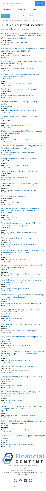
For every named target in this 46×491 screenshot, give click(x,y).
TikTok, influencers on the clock (13, 196)
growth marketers (23, 289)
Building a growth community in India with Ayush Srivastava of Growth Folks (20, 310)
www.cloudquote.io (23, 468)
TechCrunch (8, 85)
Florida (7, 43)
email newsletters (18, 360)
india (6, 318)
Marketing (16, 55)
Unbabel (19, 400)
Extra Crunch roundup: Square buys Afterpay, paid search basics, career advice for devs (20, 392)
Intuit (32, 153)
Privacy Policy (34, 472)
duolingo (7, 400)
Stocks (15, 16)
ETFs (24, 16)
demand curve (20, 331)
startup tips (25, 165)
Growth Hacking (9, 68)
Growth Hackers (20, 68)
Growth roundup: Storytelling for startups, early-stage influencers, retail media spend (22, 295)
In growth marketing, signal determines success (20, 171)
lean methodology (20, 83)
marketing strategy (10, 444)
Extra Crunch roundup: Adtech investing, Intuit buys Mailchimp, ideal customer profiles (21, 147)
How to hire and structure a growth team (17, 366)
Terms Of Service (22, 475)
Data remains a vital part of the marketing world (20, 183)
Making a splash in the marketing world (16, 238)
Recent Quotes (7, 9)
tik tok (17, 202)
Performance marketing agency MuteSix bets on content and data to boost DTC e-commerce (20, 209)
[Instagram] (30, 480)
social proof (23, 110)
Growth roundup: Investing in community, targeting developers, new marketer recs (21, 407)
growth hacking (9, 385)
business (7, 165)
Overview (5, 20)
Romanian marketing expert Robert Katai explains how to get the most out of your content (22, 251)
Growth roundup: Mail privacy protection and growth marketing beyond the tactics (21, 266)
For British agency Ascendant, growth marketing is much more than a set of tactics (21, 281)
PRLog (7, 45)
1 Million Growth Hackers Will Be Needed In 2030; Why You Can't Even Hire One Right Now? (22, 49)
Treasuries (34, 20)
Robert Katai (8, 259)
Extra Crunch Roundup (23, 153)
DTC (7, 138)
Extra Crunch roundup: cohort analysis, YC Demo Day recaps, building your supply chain (21, 224)
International (26, 20)
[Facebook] (20, 480)
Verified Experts (9, 83)
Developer (8, 430)
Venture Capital (9, 232)
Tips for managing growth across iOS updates (19, 89)
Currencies (18, 20)
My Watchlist (21, 9)
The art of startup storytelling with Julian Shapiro (20, 324)
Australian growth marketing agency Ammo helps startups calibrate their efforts (20, 75)
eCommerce (32, 110)
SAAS (7, 108)
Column (7, 345)
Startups (29, 83)
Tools (31, 16)
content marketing (21, 244)
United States (24, 43)
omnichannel (9, 140)
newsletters (8, 360)
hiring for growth (23, 371)
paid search (27, 360)
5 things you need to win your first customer (18, 158)
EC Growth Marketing (11, 96)
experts (19, 385)
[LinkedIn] (25, 480)
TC (7, 81)
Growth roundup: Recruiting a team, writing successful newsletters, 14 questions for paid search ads (22, 352)
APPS (7, 343)
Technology (8, 55)
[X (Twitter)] (15, 480)
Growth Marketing (25, 55)
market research (16, 165)
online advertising (17, 178)
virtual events (19, 232)
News (11, 20)
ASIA (7, 316)
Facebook (8, 178)
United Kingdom (12, 289)
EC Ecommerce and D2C (20, 140)
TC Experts (8, 125)
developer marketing (11, 415)
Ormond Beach (14, 43)
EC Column (27, 345)
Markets (5, 16)
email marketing (35, 274)
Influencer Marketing (22, 303)
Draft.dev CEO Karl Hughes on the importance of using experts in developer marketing (22, 422)
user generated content (12, 110)
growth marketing (30, 190)
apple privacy (19, 125)
